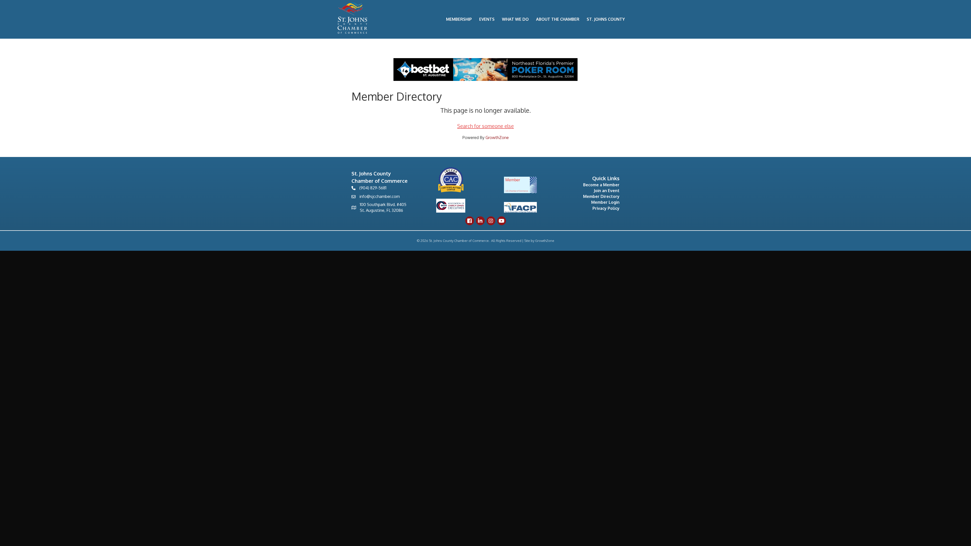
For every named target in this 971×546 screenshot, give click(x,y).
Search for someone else (485, 126)
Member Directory (601, 196)
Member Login (605, 202)
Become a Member (601, 184)
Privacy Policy (606, 208)
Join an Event (607, 190)
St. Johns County (606, 19)
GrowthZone (497, 137)
